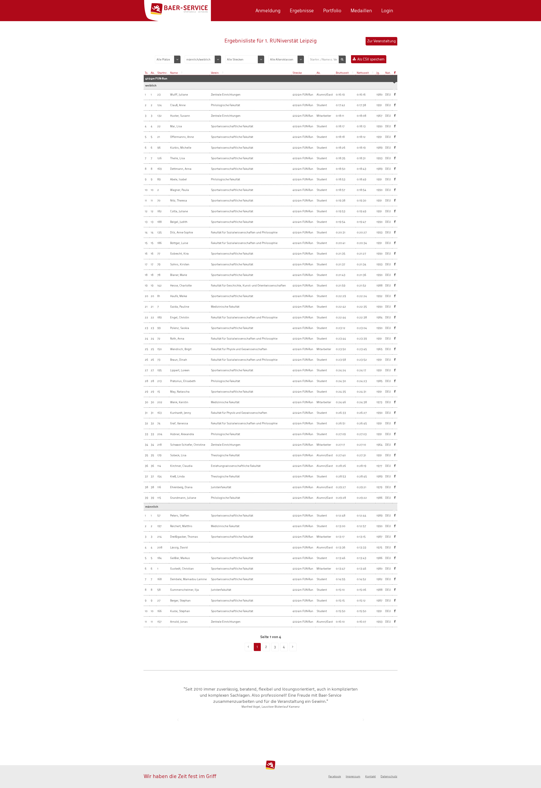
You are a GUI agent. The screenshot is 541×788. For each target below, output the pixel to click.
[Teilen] (394, 94)
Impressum (353, 776)
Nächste (363, 720)
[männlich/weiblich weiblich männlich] (203, 59)
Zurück (177, 720)
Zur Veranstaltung (381, 41)
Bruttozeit (342, 72)
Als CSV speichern (371, 59)
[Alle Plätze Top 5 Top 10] (168, 59)
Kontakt (370, 776)
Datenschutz (389, 776)
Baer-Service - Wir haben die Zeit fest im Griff (179, 9)
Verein (215, 72)
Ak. (153, 72)
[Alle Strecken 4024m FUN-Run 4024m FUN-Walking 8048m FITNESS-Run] (244, 59)
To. (146, 72)
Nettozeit (363, 72)
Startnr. (162, 72)
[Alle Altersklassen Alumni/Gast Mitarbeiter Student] (286, 59)
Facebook (334, 776)
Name (174, 72)
